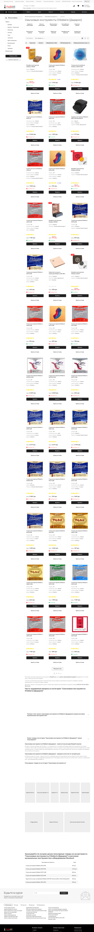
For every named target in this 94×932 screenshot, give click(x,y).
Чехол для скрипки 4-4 (42, 792)
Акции (39, 12)
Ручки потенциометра (53, 907)
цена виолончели (29, 749)
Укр (88, 1)
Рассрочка (38, 1)
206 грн (74, 872)
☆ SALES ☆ (28, 12)
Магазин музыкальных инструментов (33, 16)
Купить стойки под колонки (10, 918)
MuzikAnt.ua (53, 677)
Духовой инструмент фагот (54, 913)
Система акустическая (31, 912)
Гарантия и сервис (19, 1)
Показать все (57, 668)
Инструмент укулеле (31, 915)
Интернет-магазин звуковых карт (33, 746)
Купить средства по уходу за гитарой (13, 910)
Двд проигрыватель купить (10, 909)
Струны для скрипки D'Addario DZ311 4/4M (36, 872)
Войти (73, 1)
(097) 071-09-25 (81, 684)
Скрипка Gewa (64, 792)
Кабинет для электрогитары (11, 916)
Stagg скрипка (33, 822)
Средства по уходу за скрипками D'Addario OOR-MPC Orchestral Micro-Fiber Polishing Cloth (48, 879)
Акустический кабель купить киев (56, 917)
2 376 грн (74, 869)
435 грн (74, 879)
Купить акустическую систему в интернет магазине (58, 911)
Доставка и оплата (8, 1)
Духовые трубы (52, 919)
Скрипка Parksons (53, 822)
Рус (86, 1)
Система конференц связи (50, 8)
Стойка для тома (30, 913)
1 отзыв (58, 79)
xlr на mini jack (28, 751)
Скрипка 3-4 (55, 792)
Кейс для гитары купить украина (34, 909)
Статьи (62, 12)
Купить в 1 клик (35, 93)
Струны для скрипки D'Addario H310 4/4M (36, 869)
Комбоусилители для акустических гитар (36, 918)
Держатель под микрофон (10, 912)
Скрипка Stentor (30, 792)
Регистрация (79, 1)
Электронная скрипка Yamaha (77, 822)
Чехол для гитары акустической (33, 916)
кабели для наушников (74, 746)
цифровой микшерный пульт (47, 757)
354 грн (74, 882)
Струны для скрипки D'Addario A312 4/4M (36, 865)
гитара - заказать (40, 756)
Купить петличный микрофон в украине (57, 909)
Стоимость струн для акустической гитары (36, 910)
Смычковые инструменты (51, 16)
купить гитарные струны (60, 747)
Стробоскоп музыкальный (37, 8)
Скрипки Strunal (75, 792)
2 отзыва (59, 182)
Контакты (58, 1)
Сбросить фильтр (13, 59)
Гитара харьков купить (9, 907)
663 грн (74, 875)
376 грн (74, 865)
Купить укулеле (8, 913)
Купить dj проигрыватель (10, 915)
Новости (51, 12)
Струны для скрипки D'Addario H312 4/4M (36, 875)
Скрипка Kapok (85, 792)
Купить (35, 88)
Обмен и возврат (30, 1)
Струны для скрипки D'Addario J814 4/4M (36, 882)
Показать (12, 56)
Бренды (73, 12)
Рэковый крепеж (52, 916)
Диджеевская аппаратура (32, 907)
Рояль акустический (53, 914)
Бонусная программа (49, 1)
